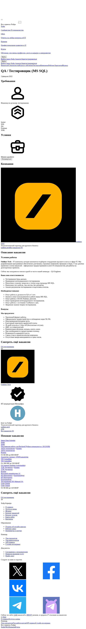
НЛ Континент (6, 475)
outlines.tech (5, 248)
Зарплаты (58, 65)
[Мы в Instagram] (51, 596)
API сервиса (10, 542)
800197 (29, 615)
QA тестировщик (7, 347)
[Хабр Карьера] (9, 22)
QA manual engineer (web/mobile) (13, 465)
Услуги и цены (11, 509)
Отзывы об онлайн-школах (15, 527)
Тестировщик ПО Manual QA (12, 481)
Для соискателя (11, 538)
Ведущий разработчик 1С (10, 473)
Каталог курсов (11, 515)
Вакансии (4, 65)
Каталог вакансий (12, 513)
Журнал (65, 65)
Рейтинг (51, 65)
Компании (44, 65)
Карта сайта (9, 517)
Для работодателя (12, 540)
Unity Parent (5, 483)
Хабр (3, 627)
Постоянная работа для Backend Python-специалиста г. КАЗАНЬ (25, 446)
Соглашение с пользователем (16, 552)
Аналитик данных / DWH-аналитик (14, 457)
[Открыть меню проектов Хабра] (2, 19)
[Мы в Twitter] (17, 579)
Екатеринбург (19, 475)
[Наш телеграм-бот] (51, 613)
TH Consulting (6, 459)
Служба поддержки (12, 544)
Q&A (7, 627)
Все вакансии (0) (16, 248)
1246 (15, 615)
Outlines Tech (6, 385)
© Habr (3, 617)
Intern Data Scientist (8, 440)
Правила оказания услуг (14, 554)
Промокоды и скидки (13, 531)
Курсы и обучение (26, 65)
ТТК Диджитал (7, 467)
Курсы (17, 627)
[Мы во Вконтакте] (17, 596)
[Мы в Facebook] (51, 579)
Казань (19, 448)
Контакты (9, 519)
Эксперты (36, 65)
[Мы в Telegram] (17, 613)
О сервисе (9, 507)
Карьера (12, 627)
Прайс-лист (9, 556)
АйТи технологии (8, 448)
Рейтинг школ (10, 529)
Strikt (3, 442)
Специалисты (13, 65)
